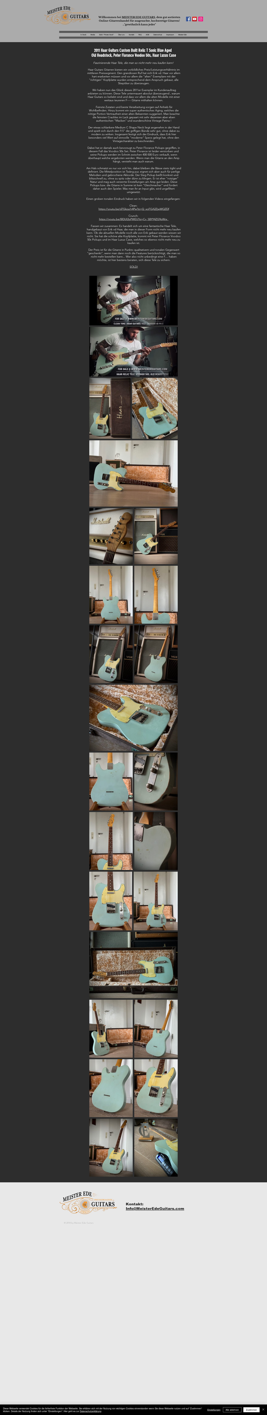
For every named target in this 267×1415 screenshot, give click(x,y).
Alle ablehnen (232, 1409)
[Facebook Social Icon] (188, 19)
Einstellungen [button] (213, 1409)
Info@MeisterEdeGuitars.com (155, 1208)
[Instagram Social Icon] (200, 19)
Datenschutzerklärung (90, 1411)
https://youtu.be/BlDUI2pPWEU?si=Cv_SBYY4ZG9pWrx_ (134, 219)
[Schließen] (263, 1410)
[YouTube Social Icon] (194, 19)
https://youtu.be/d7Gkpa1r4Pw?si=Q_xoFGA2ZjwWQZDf (134, 209)
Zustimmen (251, 1409)
